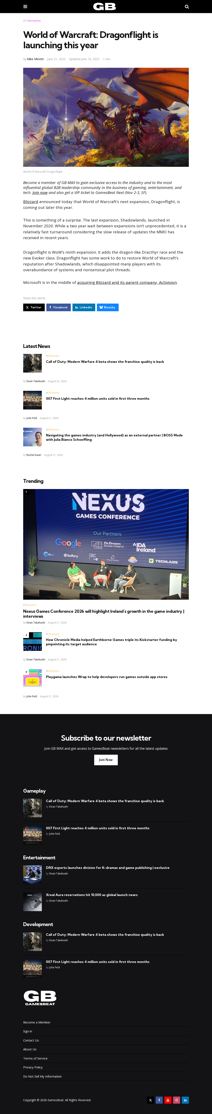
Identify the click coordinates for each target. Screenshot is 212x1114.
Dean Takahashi (35, 381)
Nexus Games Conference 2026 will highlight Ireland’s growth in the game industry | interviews (103, 614)
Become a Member (37, 1022)
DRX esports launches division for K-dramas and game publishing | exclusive (108, 868)
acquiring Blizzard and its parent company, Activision (127, 282)
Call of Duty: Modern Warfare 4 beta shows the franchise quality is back (105, 362)
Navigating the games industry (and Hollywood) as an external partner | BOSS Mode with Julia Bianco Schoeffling (114, 437)
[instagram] (176, 1100)
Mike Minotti (35, 59)
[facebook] (159, 1100)
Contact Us (31, 1040)
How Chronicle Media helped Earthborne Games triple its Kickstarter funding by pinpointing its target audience (111, 642)
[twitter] (150, 1100)
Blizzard (30, 201)
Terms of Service (35, 1058)
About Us (29, 1049)
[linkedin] (185, 1100)
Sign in (27, 1031)
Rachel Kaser (33, 455)
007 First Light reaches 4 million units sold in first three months (97, 398)
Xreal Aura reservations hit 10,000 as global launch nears (92, 895)
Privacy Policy (33, 1067)
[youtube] (167, 1100)
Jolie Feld (31, 418)
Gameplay (33, 20)
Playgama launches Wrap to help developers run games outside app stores (106, 677)
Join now (40, 192)
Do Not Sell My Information (42, 1076)
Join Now (106, 760)
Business (54, 355)
